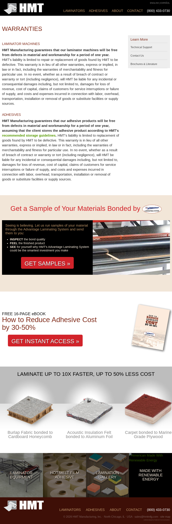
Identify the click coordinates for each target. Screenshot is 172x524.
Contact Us (137, 55)
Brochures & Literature (144, 64)
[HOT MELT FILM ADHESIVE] (64, 496)
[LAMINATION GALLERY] (107, 496)
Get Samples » (47, 263)
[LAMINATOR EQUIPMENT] (21, 496)
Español (165, 3)
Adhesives (98, 10)
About (117, 10)
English (154, 3)
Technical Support (141, 47)
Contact (135, 10)
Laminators (74, 10)
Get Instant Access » (45, 341)
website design (148, 520)
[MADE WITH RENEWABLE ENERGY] (150, 460)
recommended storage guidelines (29, 135)
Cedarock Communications (162, 520)
